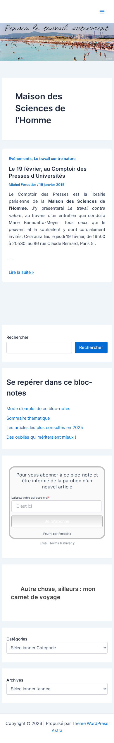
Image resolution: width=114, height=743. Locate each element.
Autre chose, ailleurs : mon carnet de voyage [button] (53, 593)
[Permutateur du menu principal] (102, 12)
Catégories (16, 638)
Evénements (20, 158)
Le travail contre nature (55, 158)
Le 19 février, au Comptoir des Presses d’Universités (48, 172)
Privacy (69, 543)
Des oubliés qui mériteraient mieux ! (41, 437)
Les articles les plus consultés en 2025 (44, 427)
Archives (14, 679)
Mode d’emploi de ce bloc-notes (38, 408)
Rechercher (17, 337)
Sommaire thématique (28, 418)
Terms (54, 543)
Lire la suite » (21, 272)
